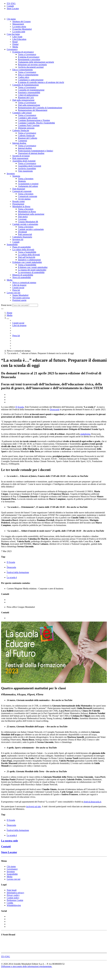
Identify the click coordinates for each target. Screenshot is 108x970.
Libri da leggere (19, 285)
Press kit (16, 290)
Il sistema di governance (23, 52)
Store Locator (13, 8)
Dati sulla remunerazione (23, 100)
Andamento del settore (28, 186)
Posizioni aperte (19, 300)
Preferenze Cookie (15, 900)
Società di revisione (21, 156)
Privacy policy (13, 895)
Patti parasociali (25, 234)
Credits (10, 903)
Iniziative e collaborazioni (29, 259)
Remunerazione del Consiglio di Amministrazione (40, 107)
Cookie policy (13, 898)
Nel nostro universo (21, 297)
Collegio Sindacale (20, 130)
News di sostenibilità (21, 277)
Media (15, 47)
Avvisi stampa (24, 199)
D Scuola (19, 407)
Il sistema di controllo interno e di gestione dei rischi (41, 82)
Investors (11, 173)
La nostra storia (19, 26)
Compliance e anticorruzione (30, 80)
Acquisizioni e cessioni (28, 183)
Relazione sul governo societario (32, 64)
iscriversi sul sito (33, 806)
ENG (13, 3)
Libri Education (19, 39)
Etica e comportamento (22, 69)
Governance (12, 49)
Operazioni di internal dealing (31, 153)
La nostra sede (18, 31)
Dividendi (22, 232)
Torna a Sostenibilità (27, 252)
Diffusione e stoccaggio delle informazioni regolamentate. (26, 966)
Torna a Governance (27, 54)
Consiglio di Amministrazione (25, 85)
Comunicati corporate (22, 191)
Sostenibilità (12, 244)
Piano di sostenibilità (21, 247)
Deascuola (11, 567)
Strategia (16, 176)
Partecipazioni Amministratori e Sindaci (35, 151)
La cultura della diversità (23, 249)
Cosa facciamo (13, 34)
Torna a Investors (25, 178)
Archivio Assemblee (27, 168)
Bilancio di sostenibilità (22, 275)
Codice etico (23, 77)
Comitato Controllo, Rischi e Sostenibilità (36, 123)
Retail (15, 42)
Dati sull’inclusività (26, 257)
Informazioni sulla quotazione (31, 214)
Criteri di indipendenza (28, 95)
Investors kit (17, 239)
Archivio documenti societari (31, 67)
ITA (8, 3)
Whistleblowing (14, 905)
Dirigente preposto (26, 128)
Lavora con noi (13, 292)
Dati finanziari (18, 189)
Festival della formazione (18, 572)
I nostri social (18, 287)
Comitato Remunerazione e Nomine (34, 120)
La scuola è (12, 577)
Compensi (22, 140)
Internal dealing (19, 143)
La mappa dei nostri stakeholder (32, 270)
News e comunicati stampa (24, 282)
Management (18, 24)
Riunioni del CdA (26, 97)
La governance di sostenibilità (31, 272)
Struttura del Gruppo (21, 21)
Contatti (10, 6)
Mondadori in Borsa (21, 206)
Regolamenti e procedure (29, 59)
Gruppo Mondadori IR (28, 221)
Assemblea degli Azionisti (23, 161)
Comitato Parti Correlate (29, 125)
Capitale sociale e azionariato (25, 224)
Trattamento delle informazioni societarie (36, 62)
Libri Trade (17, 36)
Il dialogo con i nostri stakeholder (27, 262)
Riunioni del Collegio (27, 138)
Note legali (11, 890)
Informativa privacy (15, 892)
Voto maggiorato (25, 171)
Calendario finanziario (22, 237)
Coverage (22, 219)
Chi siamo (11, 19)
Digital (15, 44)
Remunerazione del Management (32, 110)
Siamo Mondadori (20, 295)
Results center (18, 201)
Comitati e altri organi (22, 113)
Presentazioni (18, 204)
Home (9, 313)
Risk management (20, 158)
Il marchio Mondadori (22, 29)
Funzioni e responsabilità (29, 92)
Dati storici (23, 216)
